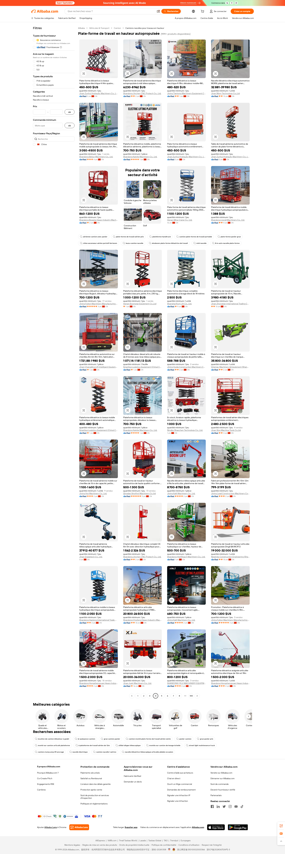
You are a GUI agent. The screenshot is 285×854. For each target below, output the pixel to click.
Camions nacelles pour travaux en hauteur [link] (144, 28)
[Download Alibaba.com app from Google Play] (238, 827)
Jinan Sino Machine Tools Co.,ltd (226, 430)
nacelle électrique (80, 752)
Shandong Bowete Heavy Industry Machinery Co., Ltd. (98, 220)
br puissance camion (86, 739)
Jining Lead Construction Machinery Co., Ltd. (230, 493)
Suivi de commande (219, 784)
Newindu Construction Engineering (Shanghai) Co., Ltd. (230, 557)
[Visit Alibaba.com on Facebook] (212, 806)
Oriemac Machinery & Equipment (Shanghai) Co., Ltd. (230, 367)
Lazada (142, 840)
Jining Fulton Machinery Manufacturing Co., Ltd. (98, 303)
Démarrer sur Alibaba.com (222, 778)
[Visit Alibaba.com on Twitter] (224, 806)
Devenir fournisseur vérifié (222, 790)
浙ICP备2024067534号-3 (218, 849)
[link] (281, 826)
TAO (166, 840)
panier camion (185, 739)
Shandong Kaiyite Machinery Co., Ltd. (140, 156)
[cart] (203, 12)
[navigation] (54, 362)
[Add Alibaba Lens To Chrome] (79, 827)
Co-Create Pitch (44, 778)
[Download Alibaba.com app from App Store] (216, 827)
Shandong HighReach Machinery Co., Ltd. (186, 557)
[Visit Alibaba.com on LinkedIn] (218, 806)
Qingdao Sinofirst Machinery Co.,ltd (139, 493)
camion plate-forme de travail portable (195, 237)
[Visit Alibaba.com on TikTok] (242, 806)
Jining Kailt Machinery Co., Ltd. (181, 493)
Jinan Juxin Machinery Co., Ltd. (137, 683)
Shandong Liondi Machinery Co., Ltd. (228, 220)
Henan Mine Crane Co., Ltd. (179, 220)
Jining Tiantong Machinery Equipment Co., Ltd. (186, 93)
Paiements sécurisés (90, 773)
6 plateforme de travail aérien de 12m (94, 745)
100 (191, 696)
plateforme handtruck (161, 237)
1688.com (112, 840)
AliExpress (100, 840)
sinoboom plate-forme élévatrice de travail (170, 243)
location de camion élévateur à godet (53, 739)
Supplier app (131, 827)
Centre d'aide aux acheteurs (180, 773)
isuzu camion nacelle (134, 243)
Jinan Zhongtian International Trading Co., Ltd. (230, 303)
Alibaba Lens (50, 827)
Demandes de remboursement (181, 790)
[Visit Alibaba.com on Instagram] (230, 806)
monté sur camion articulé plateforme (54, 745)
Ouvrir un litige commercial (179, 784)
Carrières (41, 790)
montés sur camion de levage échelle (164, 745)
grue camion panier (112, 739)
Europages (186, 840)
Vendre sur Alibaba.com (221, 773)
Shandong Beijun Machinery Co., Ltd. (96, 156)
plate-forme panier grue (231, 237)
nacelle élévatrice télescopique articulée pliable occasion (149, 752)
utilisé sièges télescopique (129, 745)
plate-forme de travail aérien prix (130, 237)
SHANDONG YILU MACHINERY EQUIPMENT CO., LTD (186, 683)
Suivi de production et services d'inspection (94, 796)
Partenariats (216, 795)
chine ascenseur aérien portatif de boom (100, 243)
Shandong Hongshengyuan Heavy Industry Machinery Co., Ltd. (98, 683)
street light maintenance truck (202, 745)
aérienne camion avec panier (95, 237)
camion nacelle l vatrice (106, 752)
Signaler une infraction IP (178, 795)
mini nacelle (201, 243)
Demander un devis (133, 781)
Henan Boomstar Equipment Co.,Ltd (139, 303)
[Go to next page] (197, 696)
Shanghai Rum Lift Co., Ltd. (179, 303)
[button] (158, 11)
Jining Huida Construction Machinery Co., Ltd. (186, 367)
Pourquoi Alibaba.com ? (48, 773)
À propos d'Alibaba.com (48, 766)
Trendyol (174, 840)
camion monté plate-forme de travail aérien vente (150, 739)
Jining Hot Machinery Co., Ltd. (93, 493)
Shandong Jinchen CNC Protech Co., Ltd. (142, 93)
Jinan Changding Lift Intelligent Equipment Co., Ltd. (98, 367)
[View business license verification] (169, 849)
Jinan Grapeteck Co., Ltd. (90, 557)
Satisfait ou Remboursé (91, 778)
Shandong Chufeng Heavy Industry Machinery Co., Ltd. (142, 620)
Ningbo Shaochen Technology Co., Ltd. (185, 430)
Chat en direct (173, 778)
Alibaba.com (198, 827)
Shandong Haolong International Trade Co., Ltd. (98, 620)
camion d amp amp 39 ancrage (51, 752)
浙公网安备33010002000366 (191, 849)
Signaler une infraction (177, 801)
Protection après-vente (91, 790)
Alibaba (81, 28)
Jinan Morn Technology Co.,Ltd (225, 93)
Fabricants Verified (132, 776)
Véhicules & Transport (99, 28)
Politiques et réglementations (94, 803)
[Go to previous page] (131, 696)
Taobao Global (154, 840)
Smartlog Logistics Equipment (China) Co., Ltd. (142, 367)
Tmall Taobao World (128, 840)
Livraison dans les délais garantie (95, 784)
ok (69, 112)
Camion (117, 28)
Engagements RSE (45, 784)
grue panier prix (206, 739)
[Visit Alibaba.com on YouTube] (236, 806)
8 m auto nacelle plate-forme (227, 243)
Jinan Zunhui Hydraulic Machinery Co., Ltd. (98, 93)
